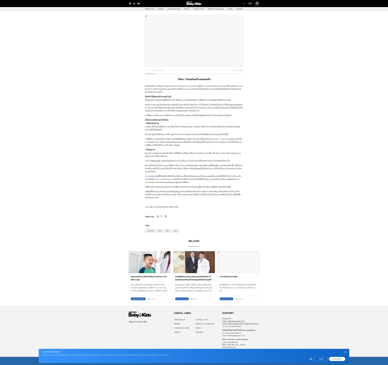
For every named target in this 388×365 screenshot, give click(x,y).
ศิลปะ (167, 231)
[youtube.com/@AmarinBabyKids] (138, 3)
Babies (161, 9)
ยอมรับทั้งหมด (337, 359)
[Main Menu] (250, 3)
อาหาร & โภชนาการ (138, 299)
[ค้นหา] (244, 3)
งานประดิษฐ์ (150, 231)
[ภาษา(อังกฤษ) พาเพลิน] (238, 262)
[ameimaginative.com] (257, 3)
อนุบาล (175, 231)
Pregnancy (150, 9)
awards (239, 9)
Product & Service (216, 9)
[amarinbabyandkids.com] (194, 3)
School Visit (198, 9)
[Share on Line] (165, 216)
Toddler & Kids (173, 9)
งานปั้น (159, 231)
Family (187, 9)
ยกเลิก (321, 359)
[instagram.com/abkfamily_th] (134, 3)
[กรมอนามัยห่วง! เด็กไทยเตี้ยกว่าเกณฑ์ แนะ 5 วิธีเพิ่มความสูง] (149, 262)
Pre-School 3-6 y (156, 70)
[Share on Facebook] (158, 216)
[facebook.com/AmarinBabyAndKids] (130, 3)
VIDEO (230, 9)
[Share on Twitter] (162, 216)
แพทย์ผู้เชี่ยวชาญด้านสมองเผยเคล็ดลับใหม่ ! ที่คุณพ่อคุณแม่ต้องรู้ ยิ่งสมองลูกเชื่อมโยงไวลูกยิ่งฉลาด (193, 279)
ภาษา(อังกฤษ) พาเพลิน (228, 276)
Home (147, 70)
